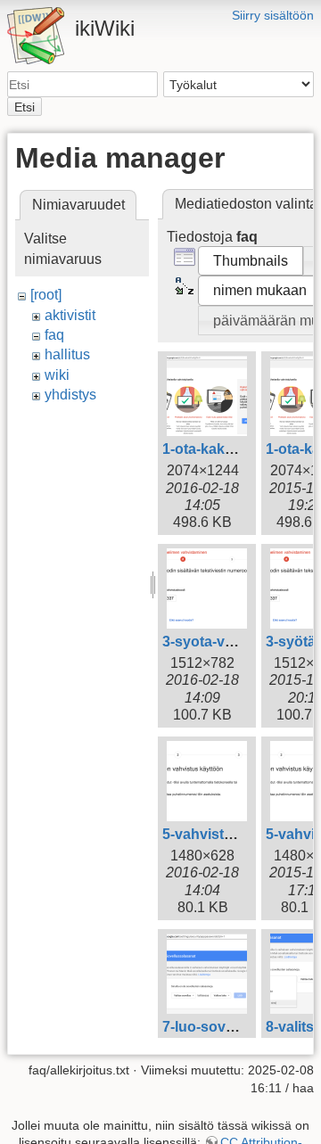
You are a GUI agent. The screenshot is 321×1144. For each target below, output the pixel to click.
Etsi (24, 107)
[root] (46, 294)
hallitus (67, 354)
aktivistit (70, 315)
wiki (57, 375)
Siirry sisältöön (273, 15)
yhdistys (70, 394)
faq (54, 334)
